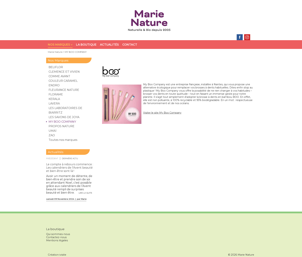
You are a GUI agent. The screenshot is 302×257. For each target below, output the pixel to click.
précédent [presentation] (52, 158)
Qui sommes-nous (58, 234)
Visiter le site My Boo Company (162, 112)
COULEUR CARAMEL (63, 80)
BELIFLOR (56, 67)
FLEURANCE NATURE (64, 90)
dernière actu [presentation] (70, 158)
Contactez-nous (56, 237)
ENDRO (54, 85)
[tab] (53, 158)
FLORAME (56, 94)
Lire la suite (85, 193)
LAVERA (54, 103)
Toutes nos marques (63, 140)
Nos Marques (59, 44)
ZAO (52, 135)
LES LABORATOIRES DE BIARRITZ (65, 110)
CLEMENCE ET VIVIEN (64, 71)
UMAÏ (52, 130)
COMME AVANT (59, 76)
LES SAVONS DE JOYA (64, 117)
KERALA (54, 99)
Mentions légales (57, 240)
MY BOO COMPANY (62, 121)
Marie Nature (55, 52)
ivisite (62, 254)
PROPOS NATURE (61, 126)
